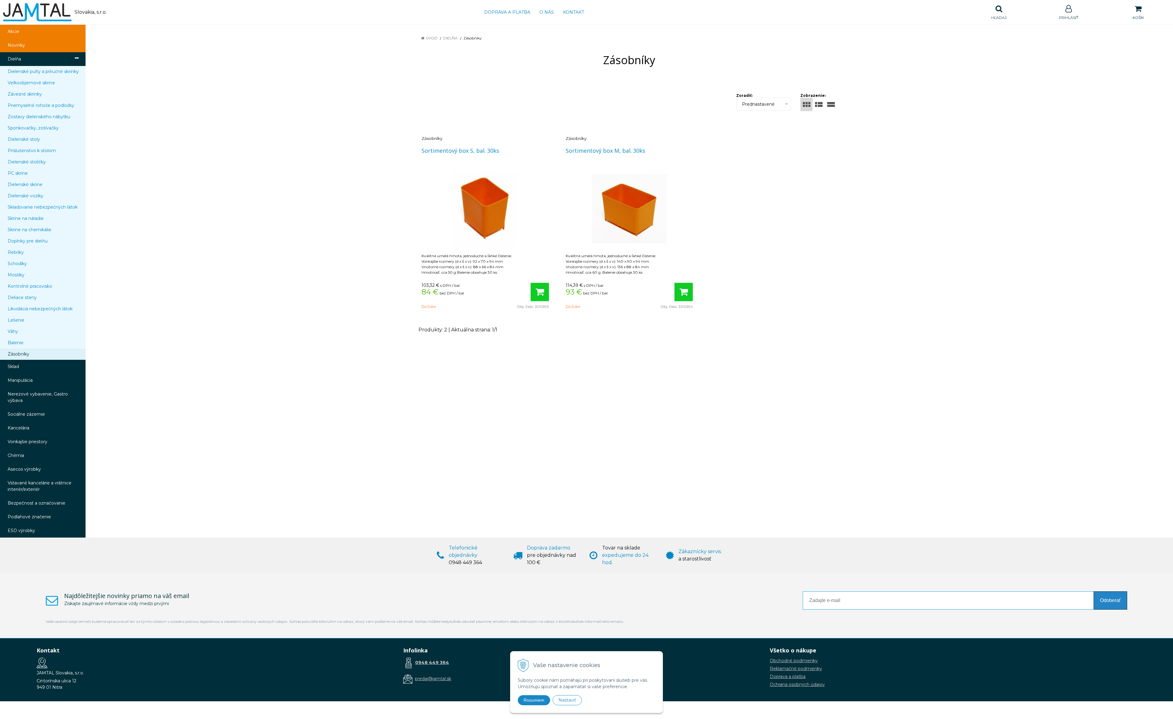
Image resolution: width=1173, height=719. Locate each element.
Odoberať (1110, 600)
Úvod (431, 38)
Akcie (13, 31)
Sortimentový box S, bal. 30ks (460, 150)
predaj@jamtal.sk (433, 678)
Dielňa (450, 38)
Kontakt (573, 12)
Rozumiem (534, 700)
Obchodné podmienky (794, 660)
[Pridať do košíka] (540, 292)
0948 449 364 (432, 662)
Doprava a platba (507, 12)
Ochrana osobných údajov (797, 684)
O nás (546, 12)
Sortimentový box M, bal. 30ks (605, 150)
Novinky (16, 45)
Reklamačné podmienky (796, 668)
